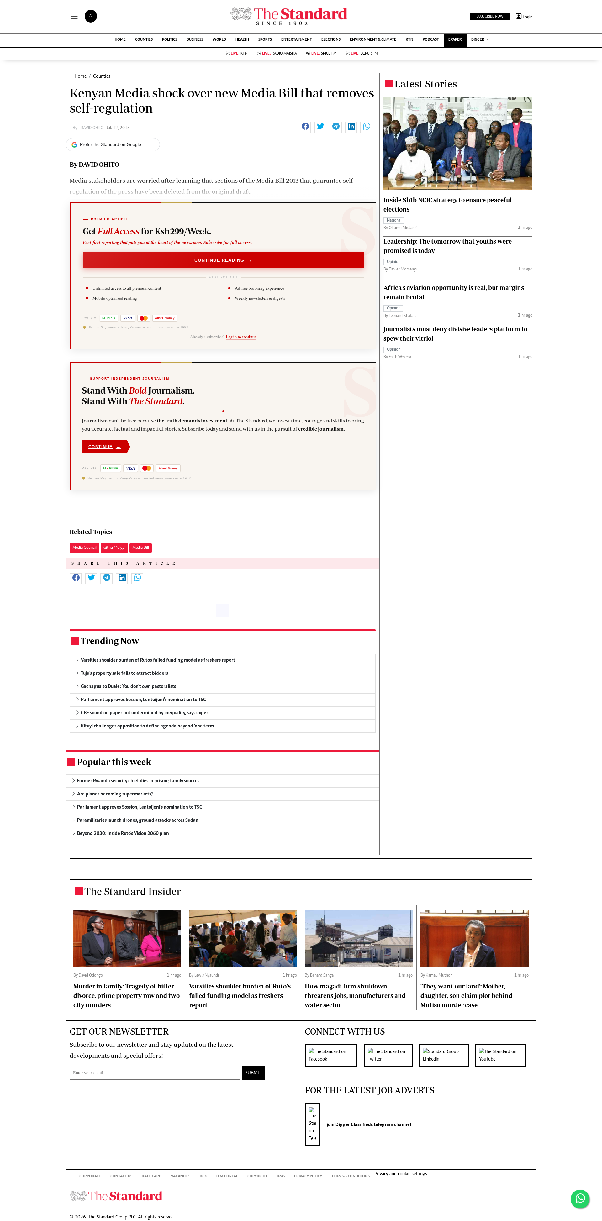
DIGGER (478, 40)
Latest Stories (425, 83)
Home (81, 76)
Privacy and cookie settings (400, 1173)
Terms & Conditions (350, 1177)
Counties (101, 76)
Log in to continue (241, 336)
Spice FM (323, 54)
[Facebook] (334, 1055)
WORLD (219, 40)
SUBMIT (253, 1073)
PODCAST (431, 40)
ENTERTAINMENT (296, 40)
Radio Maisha (279, 54)
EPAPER (455, 40)
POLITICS (169, 40)
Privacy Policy (308, 1177)
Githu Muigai (114, 548)
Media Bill (140, 548)
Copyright (257, 1177)
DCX (203, 1177)
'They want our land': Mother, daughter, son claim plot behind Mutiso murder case (466, 996)
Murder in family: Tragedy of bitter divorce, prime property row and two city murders (126, 996)
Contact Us (121, 1177)
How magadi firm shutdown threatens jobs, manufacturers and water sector (355, 996)
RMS (281, 1177)
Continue (104, 446)
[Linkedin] (447, 1055)
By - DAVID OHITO (88, 128)
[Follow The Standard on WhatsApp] (580, 1199)
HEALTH (242, 40)
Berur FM (364, 54)
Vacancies (180, 1177)
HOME (120, 40)
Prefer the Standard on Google (110, 144)
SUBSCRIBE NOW (490, 16)
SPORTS (265, 40)
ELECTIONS (331, 40)
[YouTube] (503, 1055)
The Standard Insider (132, 891)
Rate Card (151, 1177)
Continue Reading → (223, 260)
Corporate (90, 1177)
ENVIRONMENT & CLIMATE (373, 40)
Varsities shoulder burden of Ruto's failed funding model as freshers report (240, 996)
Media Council (84, 548)
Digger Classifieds (354, 1124)
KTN (409, 40)
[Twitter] (391, 1055)
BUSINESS (195, 40)
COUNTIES (144, 40)
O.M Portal (227, 1177)
